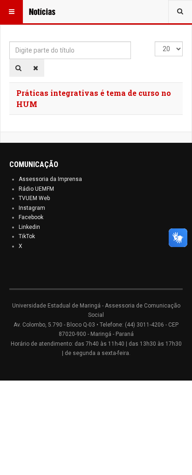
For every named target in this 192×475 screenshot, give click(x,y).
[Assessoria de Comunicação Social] (47, 11)
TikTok (27, 236)
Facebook (31, 217)
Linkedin (29, 227)
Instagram (32, 208)
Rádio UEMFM (36, 189)
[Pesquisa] (18, 68)
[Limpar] (35, 68)
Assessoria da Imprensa (50, 179)
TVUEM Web (34, 198)
